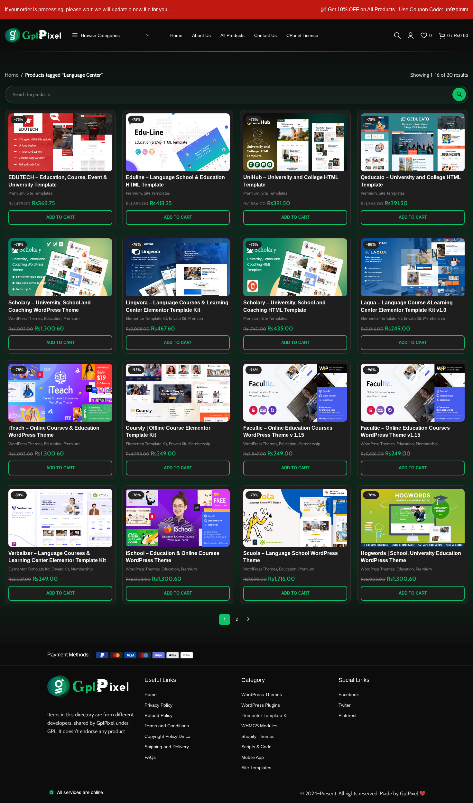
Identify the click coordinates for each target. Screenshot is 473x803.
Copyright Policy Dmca (167, 736)
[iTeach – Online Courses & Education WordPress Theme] (60, 393)
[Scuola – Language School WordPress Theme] (295, 518)
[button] (60, 217)
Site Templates (39, 193)
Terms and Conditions (166, 725)
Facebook (349, 694)
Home (11, 75)
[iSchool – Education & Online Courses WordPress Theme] (178, 518)
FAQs (150, 757)
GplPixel (106, 723)
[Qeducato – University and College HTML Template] (413, 142)
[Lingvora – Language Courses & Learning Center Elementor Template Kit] (178, 267)
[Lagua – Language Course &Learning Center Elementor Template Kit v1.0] (413, 267)
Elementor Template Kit (146, 318)
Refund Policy (158, 715)
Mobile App (252, 757)
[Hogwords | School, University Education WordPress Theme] (413, 518)
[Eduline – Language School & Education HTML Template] (178, 142)
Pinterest (348, 715)
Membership (434, 318)
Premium (16, 193)
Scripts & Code (256, 746)
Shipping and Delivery (166, 746)
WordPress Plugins (260, 705)
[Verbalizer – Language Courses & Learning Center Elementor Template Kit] (60, 518)
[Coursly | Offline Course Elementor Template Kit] (178, 393)
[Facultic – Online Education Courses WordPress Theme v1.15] (413, 393)
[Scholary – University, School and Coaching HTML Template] (295, 267)
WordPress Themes (25, 318)
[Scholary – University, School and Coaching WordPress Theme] (60, 267)
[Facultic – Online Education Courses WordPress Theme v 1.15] (295, 393)
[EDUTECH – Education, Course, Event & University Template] (60, 142)
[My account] (410, 35)
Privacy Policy (158, 705)
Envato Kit (177, 318)
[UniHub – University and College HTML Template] (295, 142)
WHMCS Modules (259, 725)
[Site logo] (33, 35)
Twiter (345, 705)
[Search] (397, 35)
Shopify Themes (257, 736)
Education (52, 318)
